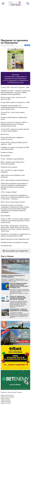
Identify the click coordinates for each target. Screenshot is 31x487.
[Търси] (27, 3)
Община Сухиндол (6, 403)
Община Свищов (5, 398)
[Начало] (15, 5)
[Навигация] (3, 4)
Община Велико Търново (7, 395)
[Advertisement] (15, 22)
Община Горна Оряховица (7, 397)
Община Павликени (6, 401)
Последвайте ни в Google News (16, 251)
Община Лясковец (5, 400)
